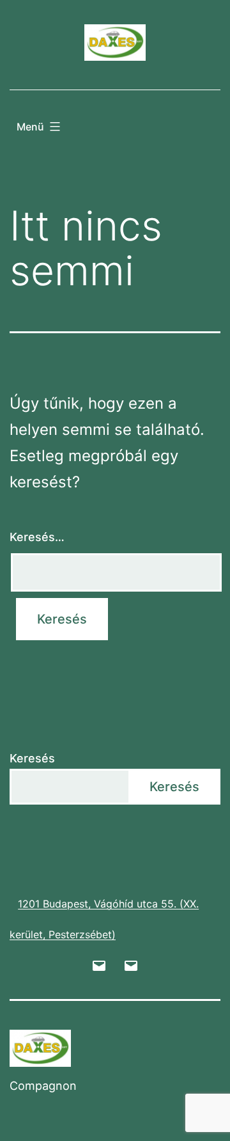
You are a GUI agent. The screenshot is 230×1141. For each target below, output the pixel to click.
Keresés (32, 758)
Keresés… (37, 537)
